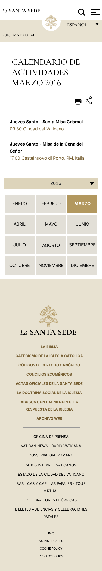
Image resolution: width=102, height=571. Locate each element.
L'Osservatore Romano (51, 455)
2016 (6, 35)
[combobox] (51, 183)
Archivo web (49, 418)
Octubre (19, 265)
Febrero (51, 203)
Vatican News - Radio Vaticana (51, 446)
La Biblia (49, 346)
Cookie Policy (51, 548)
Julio (19, 244)
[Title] (89, 101)
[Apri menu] (94, 12)
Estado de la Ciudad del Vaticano (51, 474)
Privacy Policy (51, 556)
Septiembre (82, 244)
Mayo (51, 224)
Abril (20, 224)
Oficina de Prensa (51, 436)
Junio (82, 224)
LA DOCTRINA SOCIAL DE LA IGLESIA (49, 393)
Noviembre (51, 265)
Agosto (51, 245)
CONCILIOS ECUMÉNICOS (49, 374)
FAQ (51, 533)
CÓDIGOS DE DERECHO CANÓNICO (49, 365)
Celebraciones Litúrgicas (51, 500)
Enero (19, 203)
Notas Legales (51, 541)
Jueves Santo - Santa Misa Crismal (46, 121)
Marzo (20, 35)
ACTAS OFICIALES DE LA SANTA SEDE (49, 383)
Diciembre (82, 265)
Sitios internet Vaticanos (51, 465)
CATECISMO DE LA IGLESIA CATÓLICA (49, 356)
